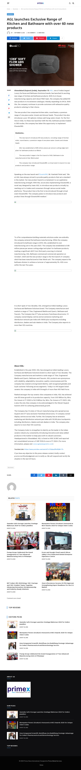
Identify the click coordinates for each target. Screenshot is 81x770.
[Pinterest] (9, 108)
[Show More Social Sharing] (62, 38)
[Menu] (8, 3)
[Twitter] (9, 100)
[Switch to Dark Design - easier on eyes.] (70, 3)
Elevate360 (43, 174)
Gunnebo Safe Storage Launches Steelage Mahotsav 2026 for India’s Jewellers (22, 524)
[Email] (9, 117)
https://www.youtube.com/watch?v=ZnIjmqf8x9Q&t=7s (43, 449)
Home (41, 765)
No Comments (32, 32)
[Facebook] (9, 95)
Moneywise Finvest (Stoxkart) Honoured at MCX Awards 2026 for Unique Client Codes (57, 524)
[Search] (73, 3)
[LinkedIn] (9, 104)
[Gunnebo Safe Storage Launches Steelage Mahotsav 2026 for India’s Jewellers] (23, 512)
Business (10, 14)
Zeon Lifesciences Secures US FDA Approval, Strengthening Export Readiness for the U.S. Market (58, 585)
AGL (51, 90)
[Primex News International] (40, 3)
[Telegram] (9, 113)
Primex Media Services (55, 761)
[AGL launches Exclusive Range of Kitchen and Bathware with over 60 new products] (40, 64)
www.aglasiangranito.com (43, 444)
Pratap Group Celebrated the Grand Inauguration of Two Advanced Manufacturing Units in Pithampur (20, 554)
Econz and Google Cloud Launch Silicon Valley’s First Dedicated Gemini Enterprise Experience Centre (57, 554)
